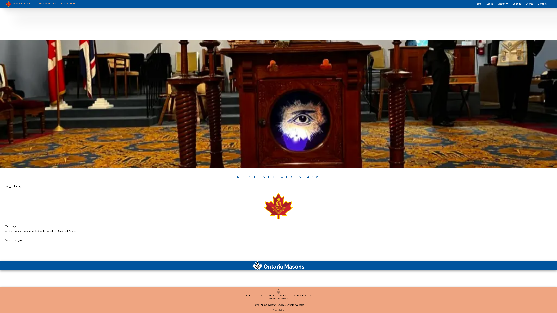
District (501, 3)
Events (529, 3)
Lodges (517, 3)
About (489, 3)
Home (478, 3)
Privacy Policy (278, 310)
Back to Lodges (13, 240)
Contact (542, 3)
